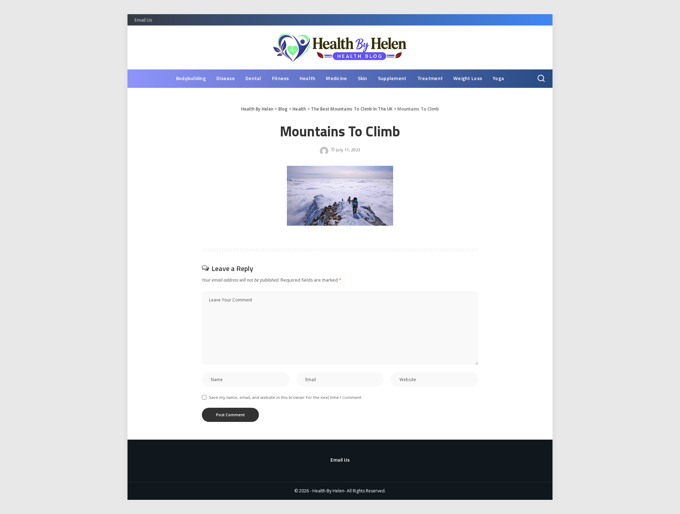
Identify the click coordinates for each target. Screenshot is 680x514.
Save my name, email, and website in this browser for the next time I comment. (285, 397)
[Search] (541, 78)
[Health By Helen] (340, 47)
